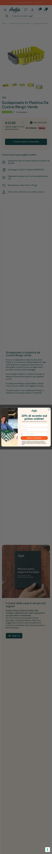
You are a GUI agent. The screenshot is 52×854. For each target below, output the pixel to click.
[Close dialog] (49, 409)
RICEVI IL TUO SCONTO (34, 438)
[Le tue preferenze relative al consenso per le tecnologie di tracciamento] (47, 849)
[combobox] (23, 433)
